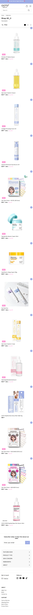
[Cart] (27, 6)
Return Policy (4, 604)
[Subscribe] (27, 542)
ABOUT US (3, 590)
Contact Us (4, 594)
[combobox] (16, 10)
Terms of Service (5, 600)
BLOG (2, 592)
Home (2, 15)
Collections (8, 15)
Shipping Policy (5, 602)
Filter (5, 25)
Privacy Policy (4, 606)
